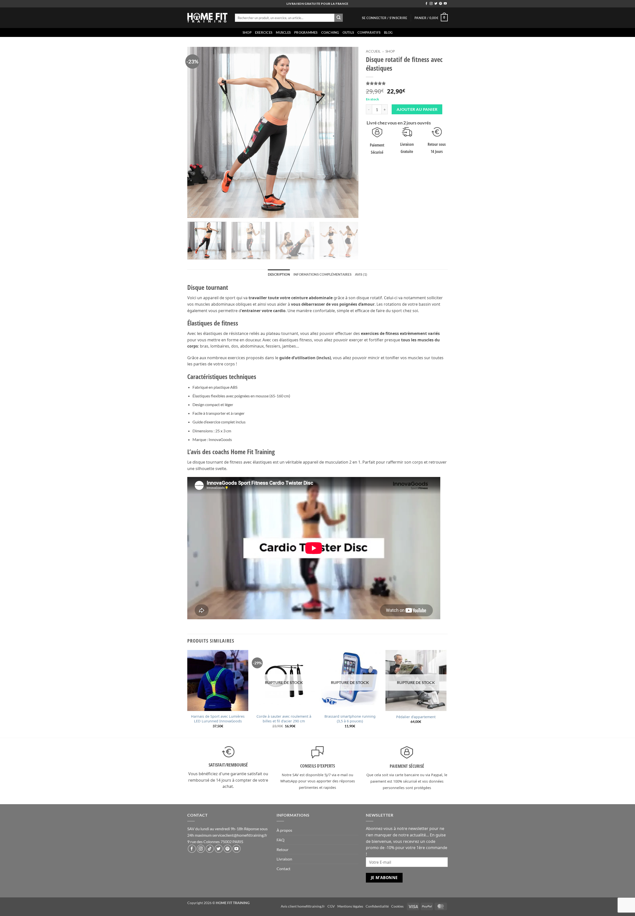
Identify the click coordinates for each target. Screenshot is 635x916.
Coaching (330, 32)
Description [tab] (279, 274)
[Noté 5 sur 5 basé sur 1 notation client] (407, 83)
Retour (282, 849)
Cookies (397, 906)
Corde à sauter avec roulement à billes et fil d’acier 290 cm (283, 718)
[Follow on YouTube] (445, 3)
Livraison (284, 859)
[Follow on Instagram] (431, 3)
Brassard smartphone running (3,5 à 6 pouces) (350, 718)
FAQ (281, 839)
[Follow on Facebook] (426, 3)
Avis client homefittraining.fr (303, 906)
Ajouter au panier (417, 109)
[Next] (348, 132)
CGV (331, 906)
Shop (247, 32)
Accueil (373, 51)
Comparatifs (369, 32)
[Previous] (196, 132)
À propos (284, 830)
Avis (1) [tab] (361, 274)
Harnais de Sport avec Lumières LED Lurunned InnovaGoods (218, 718)
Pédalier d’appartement (416, 717)
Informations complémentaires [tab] (322, 274)
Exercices (263, 32)
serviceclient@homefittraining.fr (239, 835)
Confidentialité (377, 906)
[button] (384, 17)
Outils (348, 32)
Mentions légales (350, 906)
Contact (283, 868)
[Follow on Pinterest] (440, 3)
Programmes (306, 32)
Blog (388, 32)
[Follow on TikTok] (210, 849)
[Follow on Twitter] (435, 3)
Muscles (283, 32)
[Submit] (338, 18)
